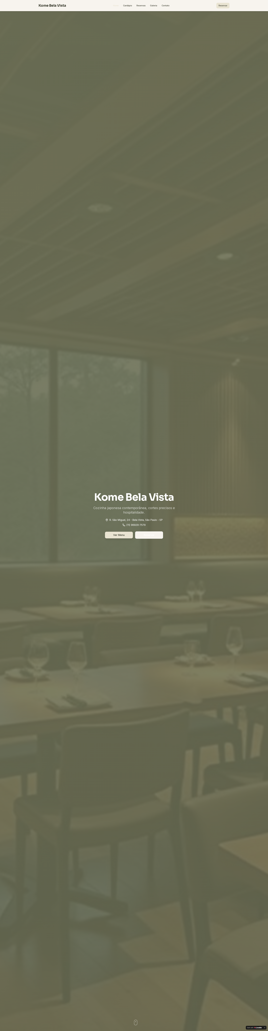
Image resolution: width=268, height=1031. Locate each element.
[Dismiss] (264, 1027)
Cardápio (127, 5)
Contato (165, 5)
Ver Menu (119, 535)
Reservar (223, 5)
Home (116, 5)
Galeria (153, 5)
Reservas (141, 5)
